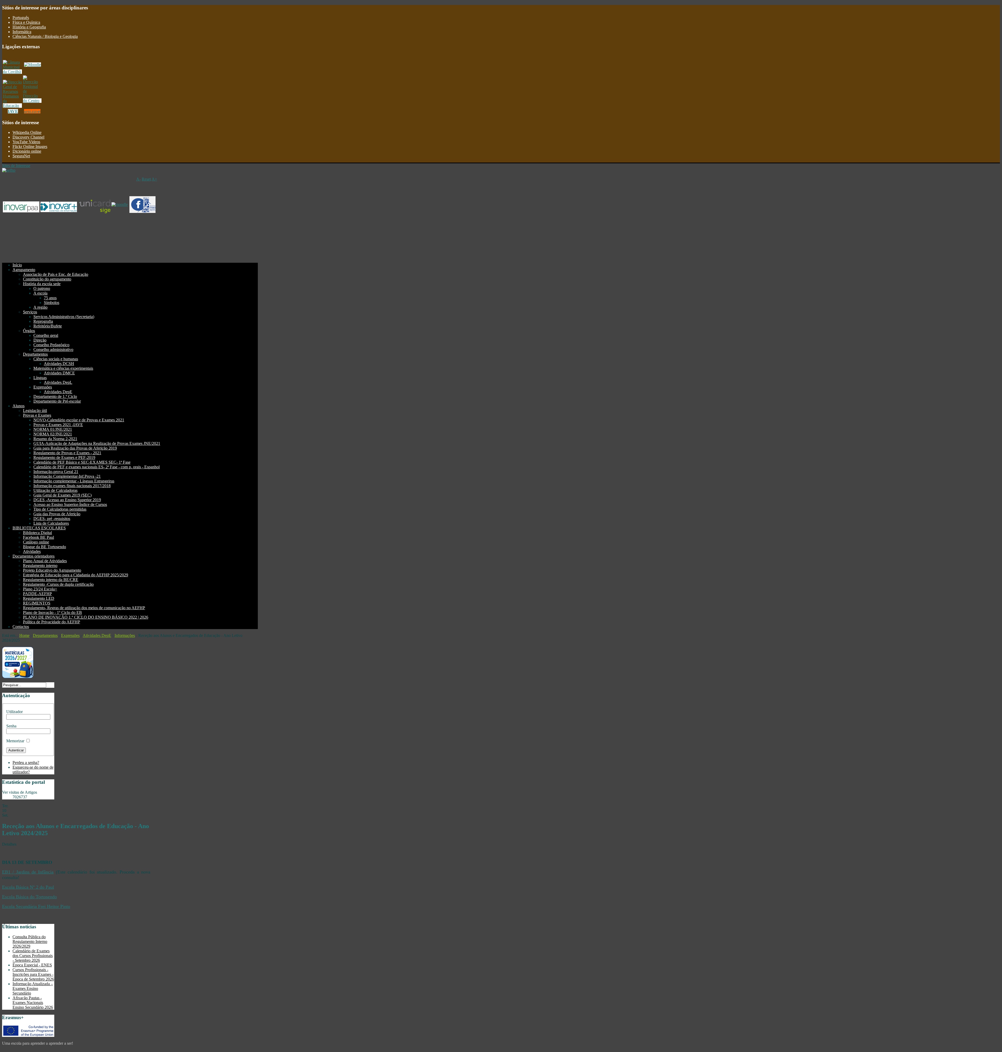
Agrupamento (24, 269)
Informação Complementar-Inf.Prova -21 (67, 476)
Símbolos (51, 302)
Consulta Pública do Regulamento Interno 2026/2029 (30, 941)
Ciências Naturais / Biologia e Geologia (45, 36)
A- (138, 179)
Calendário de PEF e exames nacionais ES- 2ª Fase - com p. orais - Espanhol (96, 467)
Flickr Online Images (30, 146)
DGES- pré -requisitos (51, 518)
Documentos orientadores (34, 556)
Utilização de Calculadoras (55, 490)
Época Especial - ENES (32, 965)
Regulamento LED (38, 598)
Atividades (32, 551)
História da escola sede (42, 284)
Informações (125, 635)
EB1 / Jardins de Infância (27, 872)
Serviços (30, 312)
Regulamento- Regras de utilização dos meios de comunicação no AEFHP (84, 608)
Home (24, 635)
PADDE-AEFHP (37, 593)
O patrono (41, 288)
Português (21, 17)
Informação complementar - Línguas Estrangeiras (73, 481)
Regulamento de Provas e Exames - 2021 (67, 453)
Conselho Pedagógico (51, 345)
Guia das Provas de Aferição (56, 514)
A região (40, 307)
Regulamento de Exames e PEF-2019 (64, 457)
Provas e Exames (37, 415)
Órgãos (29, 330)
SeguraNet (21, 156)
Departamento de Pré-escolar (57, 401)
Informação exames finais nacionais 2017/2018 (72, 485)
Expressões (42, 387)
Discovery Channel (28, 137)
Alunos (19, 406)
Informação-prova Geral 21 (55, 471)
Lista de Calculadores (51, 523)
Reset (146, 179)
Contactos (21, 626)
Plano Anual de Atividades (45, 561)
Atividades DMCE (59, 373)
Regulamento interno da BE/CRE (50, 579)
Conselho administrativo (53, 349)
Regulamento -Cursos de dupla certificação (58, 584)
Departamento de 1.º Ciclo (55, 396)
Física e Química (26, 22)
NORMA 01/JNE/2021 (52, 429)
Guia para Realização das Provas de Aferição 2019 (75, 448)
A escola (40, 293)
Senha (11, 726)
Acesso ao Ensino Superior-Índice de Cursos (70, 504)
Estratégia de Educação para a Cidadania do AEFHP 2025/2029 (75, 575)
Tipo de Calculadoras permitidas (59, 509)
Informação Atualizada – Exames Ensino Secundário (33, 988)
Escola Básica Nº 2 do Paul (28, 887)
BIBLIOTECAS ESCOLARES (39, 528)
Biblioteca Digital (37, 532)
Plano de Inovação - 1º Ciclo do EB (52, 612)
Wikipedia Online (27, 132)
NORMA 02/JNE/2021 (52, 434)
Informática (22, 31)
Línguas (40, 377)
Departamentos (35, 354)
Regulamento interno (40, 565)
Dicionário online (27, 151)
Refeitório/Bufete (47, 326)
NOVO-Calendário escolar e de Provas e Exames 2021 (78, 420)
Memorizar (15, 741)
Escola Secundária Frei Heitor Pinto (36, 906)
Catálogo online (36, 542)
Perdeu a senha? (26, 762)
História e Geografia (29, 27)
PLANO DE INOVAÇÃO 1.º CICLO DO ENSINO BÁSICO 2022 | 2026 (85, 617)
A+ (154, 179)
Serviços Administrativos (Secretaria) (63, 316)
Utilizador (14, 711)
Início (17, 265)
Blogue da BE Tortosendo (44, 547)
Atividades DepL (58, 382)
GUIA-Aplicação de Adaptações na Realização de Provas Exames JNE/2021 (96, 443)
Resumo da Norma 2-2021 (55, 439)
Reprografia (43, 321)
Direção (39, 340)
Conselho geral (45, 335)
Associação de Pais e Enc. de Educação (55, 274)
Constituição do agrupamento (47, 279)
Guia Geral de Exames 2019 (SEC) (62, 495)
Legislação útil (35, 410)
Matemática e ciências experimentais (63, 368)
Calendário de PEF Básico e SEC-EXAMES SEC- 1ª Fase (81, 462)
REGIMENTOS (36, 603)
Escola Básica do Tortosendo (29, 896)
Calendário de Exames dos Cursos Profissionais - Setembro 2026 (33, 956)
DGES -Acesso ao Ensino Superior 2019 (67, 500)
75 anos (50, 298)
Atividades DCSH (59, 363)
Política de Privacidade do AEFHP (51, 622)
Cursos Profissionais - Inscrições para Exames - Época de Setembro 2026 (33, 974)
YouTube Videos (26, 142)
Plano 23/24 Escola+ (40, 589)
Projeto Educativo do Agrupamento (52, 570)
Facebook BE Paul (38, 537)
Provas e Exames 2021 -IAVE (58, 424)
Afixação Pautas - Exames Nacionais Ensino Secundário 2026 (33, 1002)
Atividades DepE (58, 392)
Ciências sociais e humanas (55, 359)
